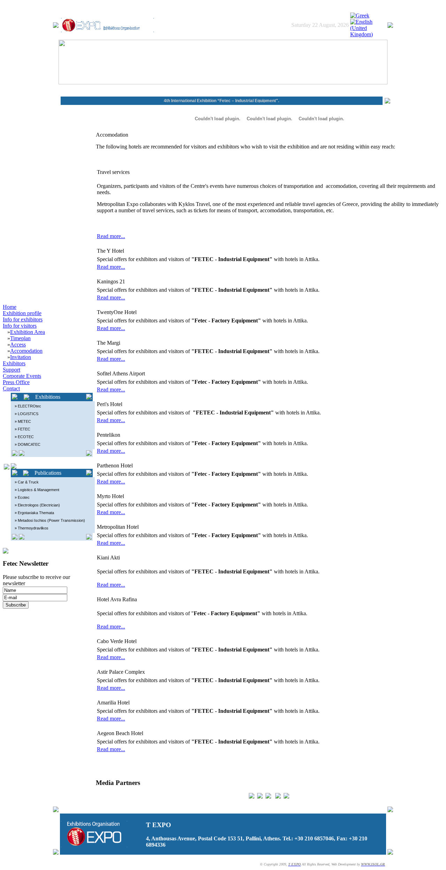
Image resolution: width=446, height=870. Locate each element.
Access (18, 345)
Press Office (16, 382)
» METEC (23, 421)
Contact (11, 388)
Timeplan (20, 338)
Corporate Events (22, 376)
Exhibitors (14, 363)
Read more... (111, 236)
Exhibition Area (27, 332)
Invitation (20, 357)
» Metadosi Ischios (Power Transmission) (50, 520)
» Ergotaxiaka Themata (34, 513)
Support (11, 370)
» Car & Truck (27, 482)
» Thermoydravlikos (31, 528)
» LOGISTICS (26, 414)
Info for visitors (20, 326)
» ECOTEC (24, 437)
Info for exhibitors (23, 319)
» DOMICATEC (27, 444)
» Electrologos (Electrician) (37, 505)
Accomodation (26, 351)
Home (9, 307)
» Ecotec (22, 497)
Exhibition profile (22, 313)
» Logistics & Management (37, 490)
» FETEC (22, 429)
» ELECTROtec (28, 406)
